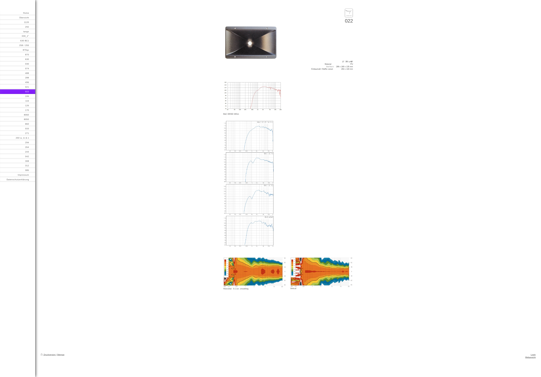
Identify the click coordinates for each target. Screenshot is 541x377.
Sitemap (60, 355)
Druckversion (49, 355)
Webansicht (530, 357)
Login (533, 355)
